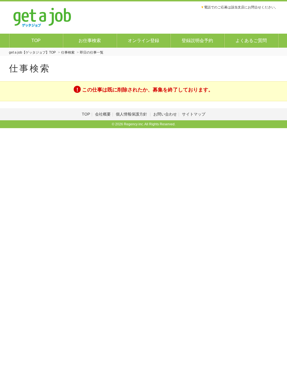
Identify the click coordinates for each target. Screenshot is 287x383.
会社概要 (103, 114)
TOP (36, 40)
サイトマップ (193, 114)
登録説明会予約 (197, 40)
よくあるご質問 (251, 40)
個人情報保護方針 (132, 114)
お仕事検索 (89, 40)
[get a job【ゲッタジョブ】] (42, 17)
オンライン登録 (143, 40)
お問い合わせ (165, 114)
